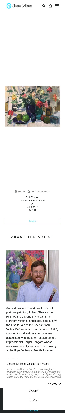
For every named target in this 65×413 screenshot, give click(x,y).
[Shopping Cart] (50, 6)
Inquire (32, 221)
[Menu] (57, 5)
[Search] (43, 5)
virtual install (40, 192)
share (21, 192)
